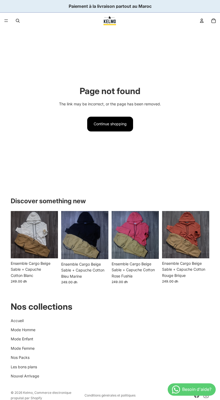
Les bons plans (24, 367)
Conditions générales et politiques (110, 395)
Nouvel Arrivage (25, 376)
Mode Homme (23, 329)
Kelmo (28, 393)
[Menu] (6, 21)
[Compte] (202, 21)
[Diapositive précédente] (17, 235)
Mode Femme (23, 348)
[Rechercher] (18, 21)
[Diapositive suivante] (52, 235)
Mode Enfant (22, 339)
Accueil (17, 320)
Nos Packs (20, 357)
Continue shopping (110, 124)
